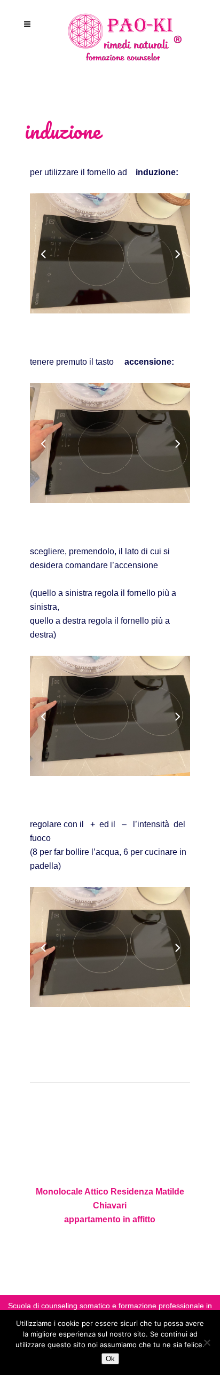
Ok (110, 1359)
